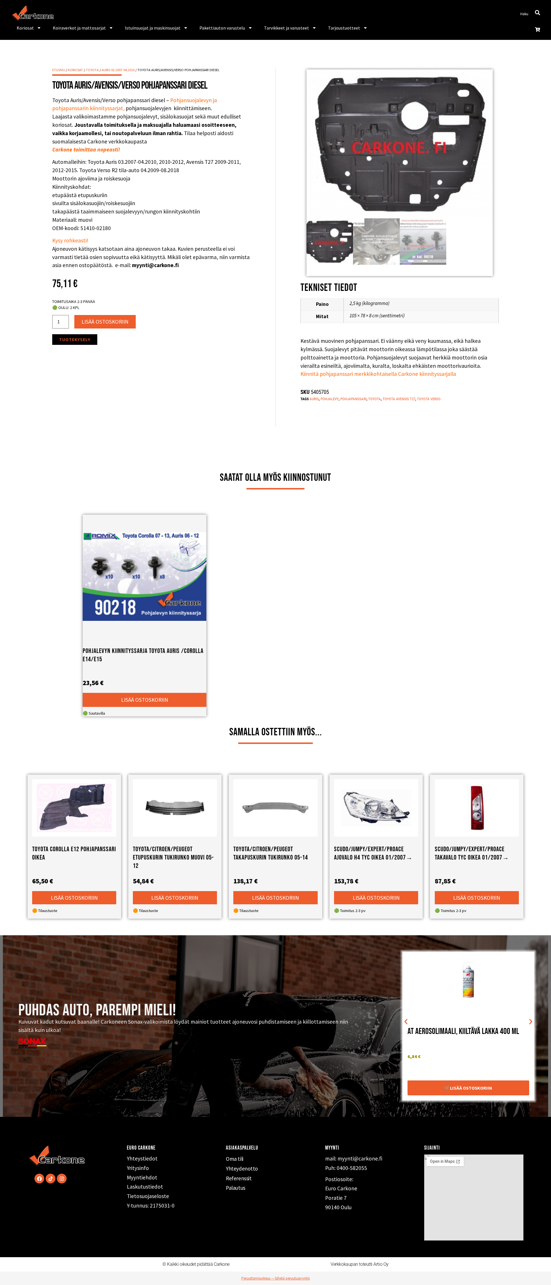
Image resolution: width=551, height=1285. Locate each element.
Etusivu (58, 70)
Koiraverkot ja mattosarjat (79, 28)
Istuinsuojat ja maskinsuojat (153, 28)
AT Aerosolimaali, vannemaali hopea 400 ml (464, 1033)
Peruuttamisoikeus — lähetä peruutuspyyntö (275, 1278)
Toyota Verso (429, 399)
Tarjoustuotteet (344, 28)
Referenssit (238, 1178)
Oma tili (234, 1158)
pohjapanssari (353, 399)
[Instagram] (62, 1178)
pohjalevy (330, 399)
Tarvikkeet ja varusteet (286, 28)
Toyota (92, 70)
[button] (406, 1021)
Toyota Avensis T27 (399, 399)
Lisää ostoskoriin (105, 321)
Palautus (235, 1187)
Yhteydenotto (242, 1168)
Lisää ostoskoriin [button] (144, 699)
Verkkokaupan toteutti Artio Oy (360, 1264)
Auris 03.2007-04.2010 (118, 70)
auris (314, 399)
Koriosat (25, 28)
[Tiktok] (50, 1178)
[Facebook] (39, 1178)
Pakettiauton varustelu (222, 28)
